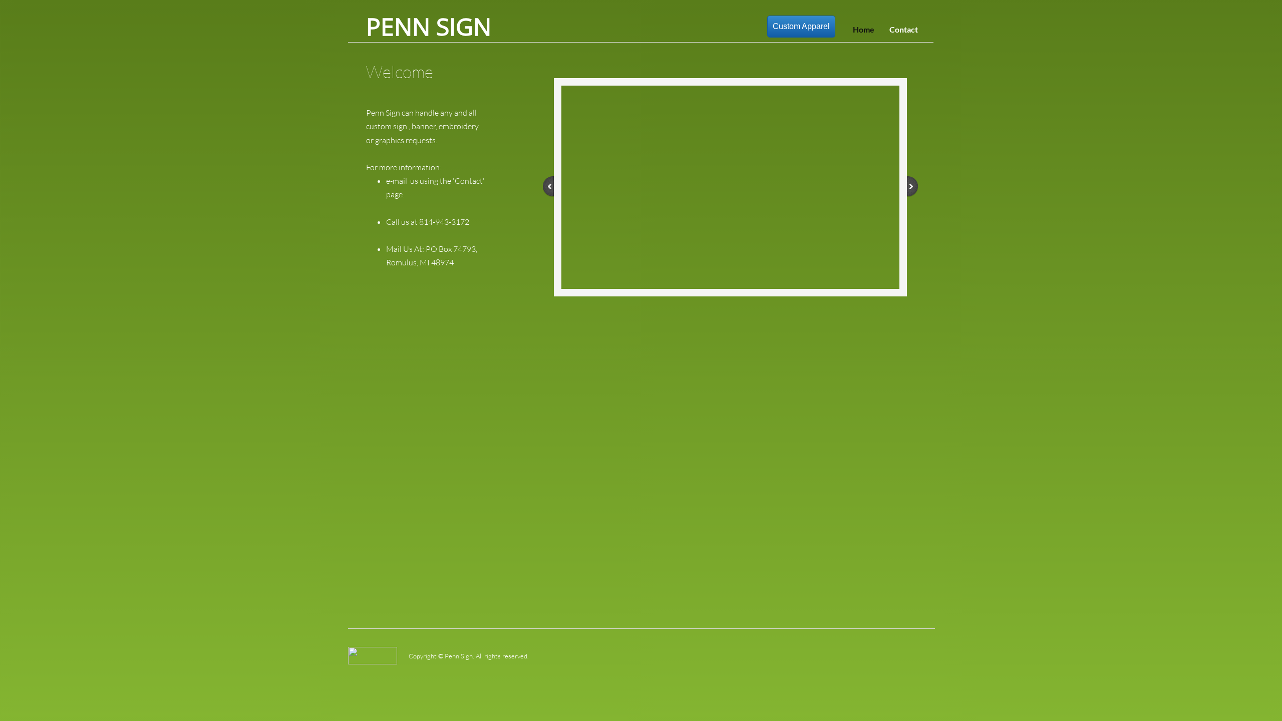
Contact (903, 29)
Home (863, 29)
